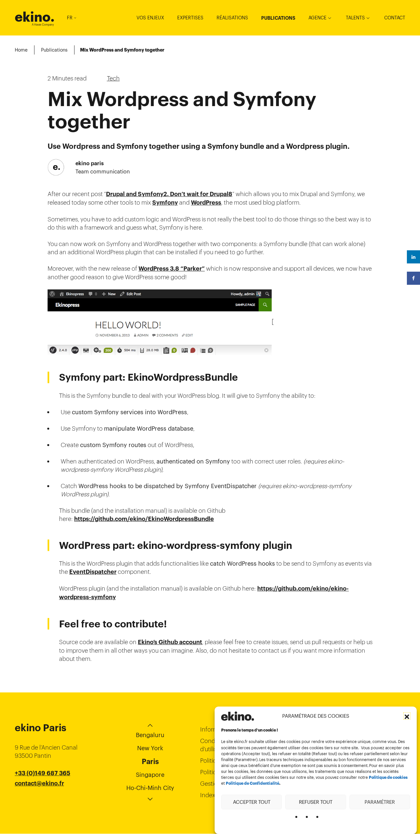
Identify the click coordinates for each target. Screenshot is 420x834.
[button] (407, 716)
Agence (317, 17)
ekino (34, 17)
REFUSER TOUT (315, 801)
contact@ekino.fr (39, 783)
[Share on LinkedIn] (413, 256)
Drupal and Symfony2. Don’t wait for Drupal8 (169, 194)
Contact (394, 17)
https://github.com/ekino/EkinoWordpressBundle (144, 519)
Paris (150, 761)
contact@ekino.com (43, 791)
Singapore (150, 775)
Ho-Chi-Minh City (150, 788)
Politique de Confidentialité (252, 783)
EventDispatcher (92, 572)
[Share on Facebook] (413, 278)
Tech (113, 78)
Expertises (190, 17)
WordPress (206, 202)
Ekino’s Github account (170, 642)
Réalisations (232, 17)
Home (21, 50)
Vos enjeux (150, 17)
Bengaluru (150, 735)
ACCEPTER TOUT (251, 801)
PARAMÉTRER (380, 801)
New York (150, 748)
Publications (278, 18)
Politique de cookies (388, 777)
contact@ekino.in (40, 800)
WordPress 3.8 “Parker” (171, 268)
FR (70, 18)
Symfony (165, 202)
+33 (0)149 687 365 (42, 773)
